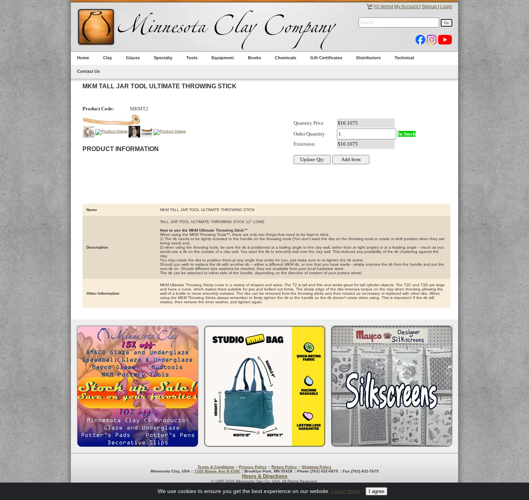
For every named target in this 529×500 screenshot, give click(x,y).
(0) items (383, 6)
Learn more (345, 491)
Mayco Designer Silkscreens (391, 386)
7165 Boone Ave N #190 (217, 471)
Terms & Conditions (216, 467)
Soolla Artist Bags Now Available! (264, 386)
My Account (406, 6)
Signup (430, 6)
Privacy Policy (253, 467)
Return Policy (284, 467)
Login (446, 6)
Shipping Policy (316, 467)
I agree (376, 491)
